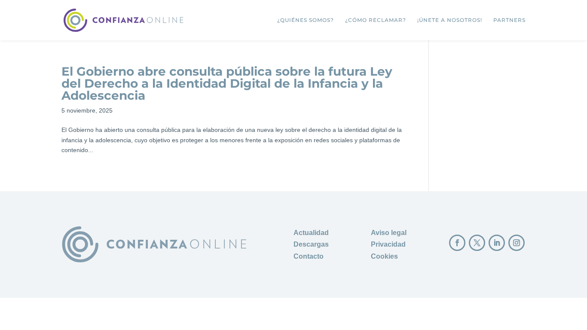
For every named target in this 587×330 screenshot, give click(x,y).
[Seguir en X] (477, 243)
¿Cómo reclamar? (375, 20)
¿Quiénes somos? (305, 20)
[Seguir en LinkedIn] (497, 243)
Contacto (309, 256)
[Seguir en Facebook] (457, 243)
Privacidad (388, 244)
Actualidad (311, 232)
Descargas (311, 244)
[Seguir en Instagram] (516, 243)
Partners (509, 20)
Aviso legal (389, 232)
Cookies (384, 256)
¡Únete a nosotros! (449, 20)
